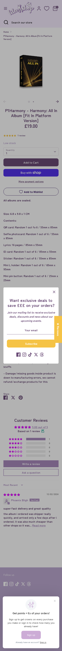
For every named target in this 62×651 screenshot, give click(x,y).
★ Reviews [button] (58, 329)
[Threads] (42, 355)
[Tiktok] (30, 355)
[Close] (54, 292)
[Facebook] (18, 355)
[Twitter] (36, 355)
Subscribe (31, 343)
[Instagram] (24, 355)
